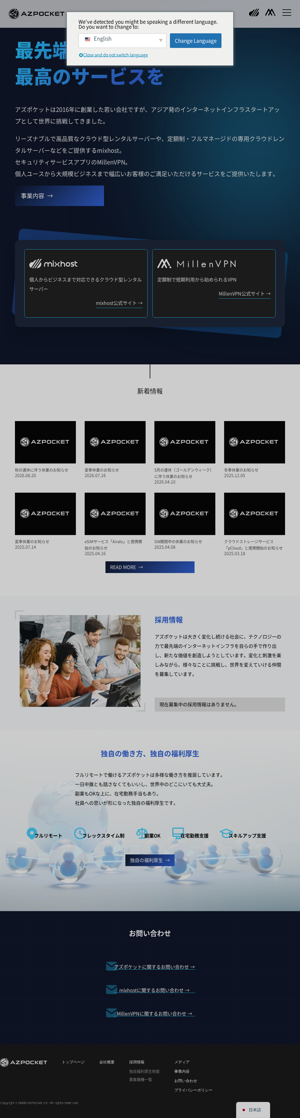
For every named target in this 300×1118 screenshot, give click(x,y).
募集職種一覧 (140, 1079)
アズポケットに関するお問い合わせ (151, 967)
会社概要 (107, 1062)
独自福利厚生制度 (144, 1071)
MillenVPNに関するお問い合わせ (151, 1013)
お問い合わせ (185, 1081)
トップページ (73, 1062)
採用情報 (136, 1062)
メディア (182, 1062)
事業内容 (32, 196)
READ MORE (123, 567)
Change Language (196, 40)
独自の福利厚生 (146, 860)
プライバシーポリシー (193, 1090)
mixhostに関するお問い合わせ (151, 990)
